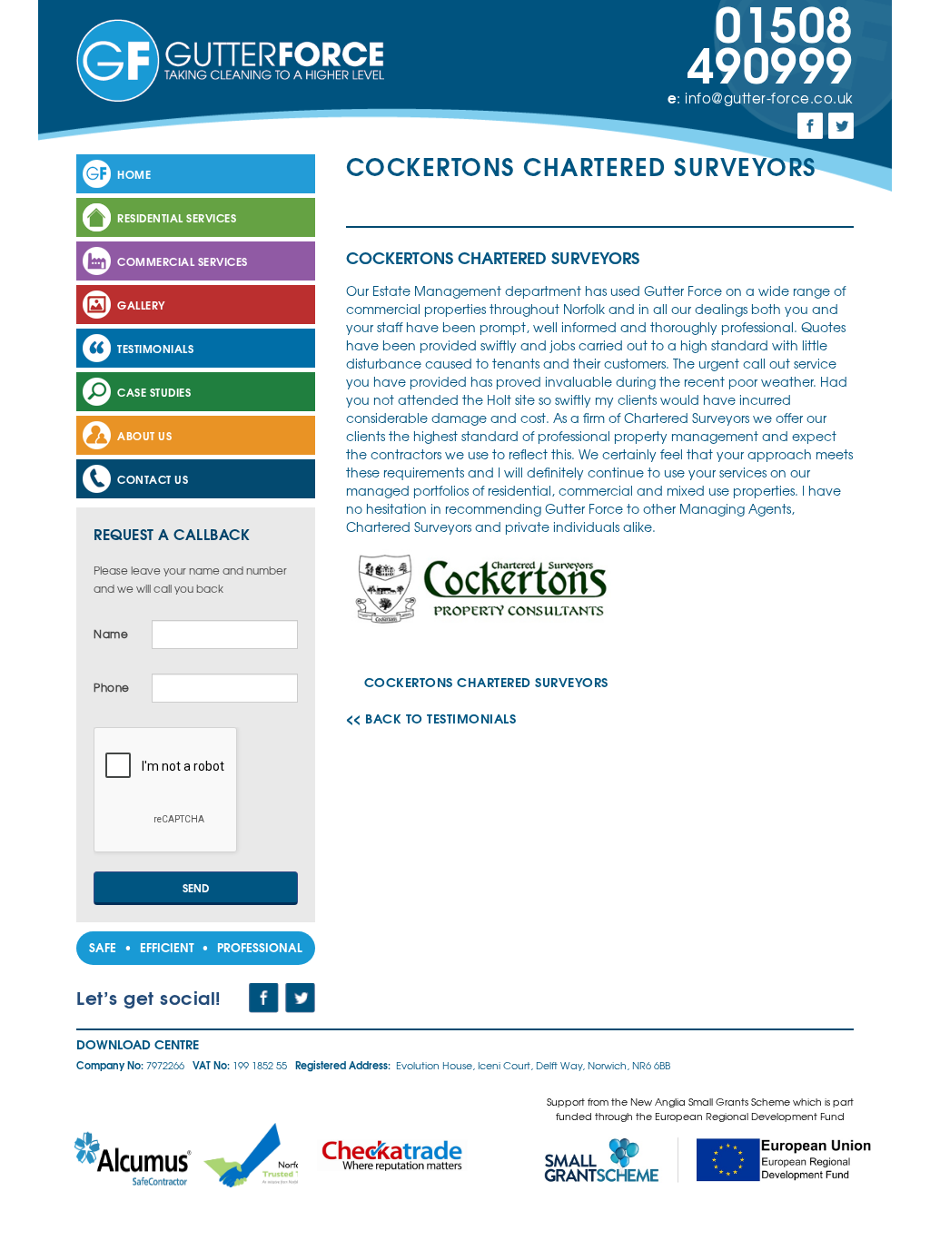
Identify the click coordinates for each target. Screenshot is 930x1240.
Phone (112, 687)
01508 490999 (771, 41)
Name (111, 634)
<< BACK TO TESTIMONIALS (431, 718)
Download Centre (137, 1044)
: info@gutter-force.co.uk (761, 98)
